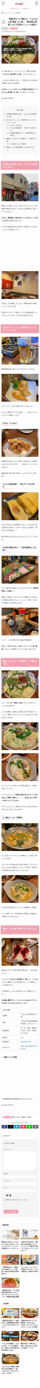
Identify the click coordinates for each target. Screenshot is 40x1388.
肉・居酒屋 (14, 28)
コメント (7, 1149)
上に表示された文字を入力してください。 (16, 1199)
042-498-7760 (26, 1042)
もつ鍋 (17, 1117)
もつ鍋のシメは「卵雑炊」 (18, 144)
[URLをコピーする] (35, 1126)
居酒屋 (23, 1117)
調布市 (29, 1117)
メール (6, 1180)
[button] (4, 1126)
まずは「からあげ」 (16, 125)
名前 (6, 1173)
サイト (6, 1188)
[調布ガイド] (20, 3)
